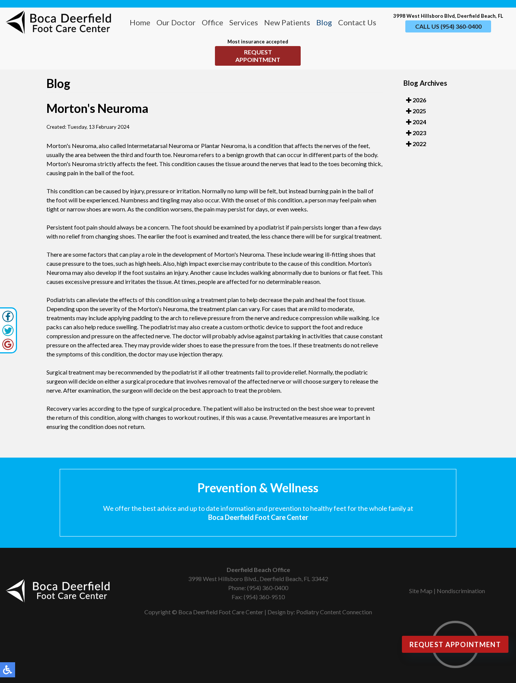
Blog (324, 22)
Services (243, 22)
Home (140, 22)
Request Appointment (257, 55)
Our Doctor (176, 22)
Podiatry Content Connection (334, 611)
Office (212, 22)
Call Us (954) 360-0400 (448, 26)
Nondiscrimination (461, 590)
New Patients (287, 22)
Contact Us (357, 22)
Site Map (421, 590)
